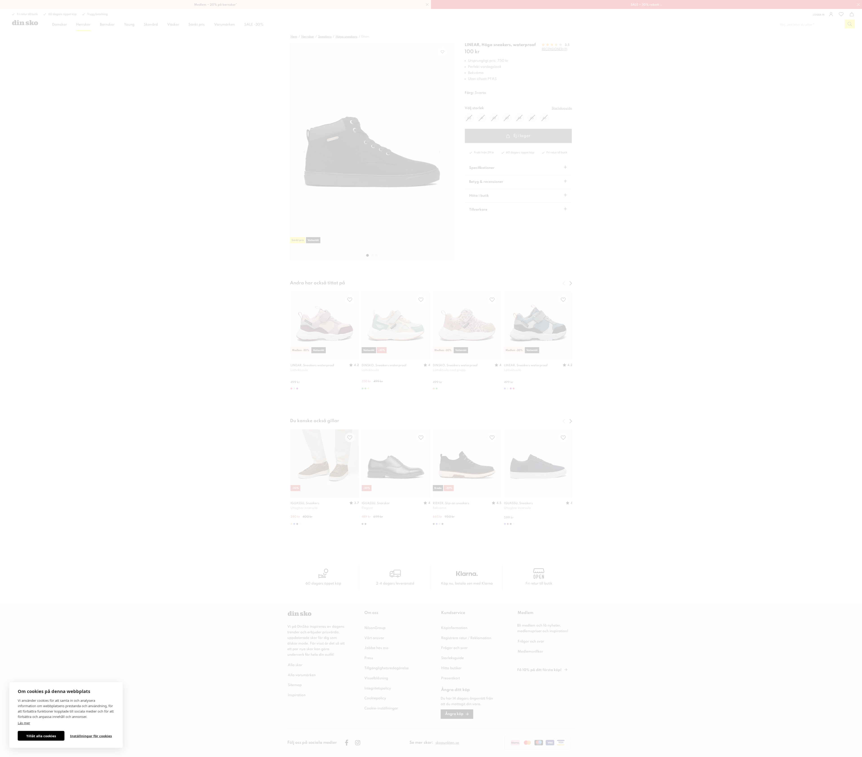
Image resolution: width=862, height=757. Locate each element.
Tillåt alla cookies (41, 736)
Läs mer (24, 723)
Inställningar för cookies (91, 736)
